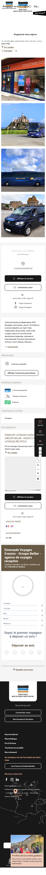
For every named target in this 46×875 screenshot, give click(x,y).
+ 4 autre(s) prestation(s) (23, 268)
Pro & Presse (10, 743)
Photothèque (11, 739)
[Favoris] (30, 6)
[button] (25, 6)
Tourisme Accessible (14, 748)
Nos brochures (11, 734)
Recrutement (11, 752)
